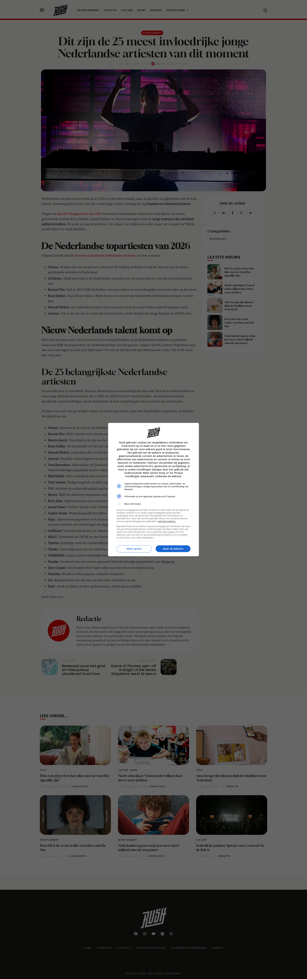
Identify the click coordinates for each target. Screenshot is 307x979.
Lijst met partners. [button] (167, 521)
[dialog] (153, 489)
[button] (153, 503)
